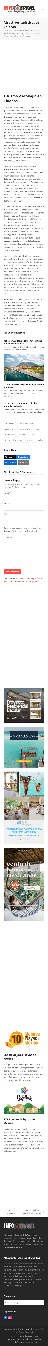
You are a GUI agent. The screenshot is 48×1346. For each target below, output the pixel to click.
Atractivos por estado (29, 1336)
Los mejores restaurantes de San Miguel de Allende (21, 404)
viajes (40, 440)
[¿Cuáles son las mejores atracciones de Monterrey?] (24, 367)
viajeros (30, 440)
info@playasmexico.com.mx (25, 1342)
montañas (9, 434)
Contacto (13, 1336)
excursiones (24, 429)
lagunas (36, 429)
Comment (9, 537)
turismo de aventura (14, 440)
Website (7, 514)
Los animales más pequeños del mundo (30, 1212)
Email (7, 503)
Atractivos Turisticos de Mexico (26, 1329)
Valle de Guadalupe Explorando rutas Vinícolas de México (23, 342)
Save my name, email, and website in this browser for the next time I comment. (22, 529)
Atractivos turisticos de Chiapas (25, 33)
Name (7, 493)
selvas (33, 434)
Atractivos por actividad (18, 1339)
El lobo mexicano (9, 1212)
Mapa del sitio (37, 1339)
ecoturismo (10, 429)
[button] (43, 9)
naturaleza (22, 434)
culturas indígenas (25, 423)
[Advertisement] (24, 69)
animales (9, 423)
